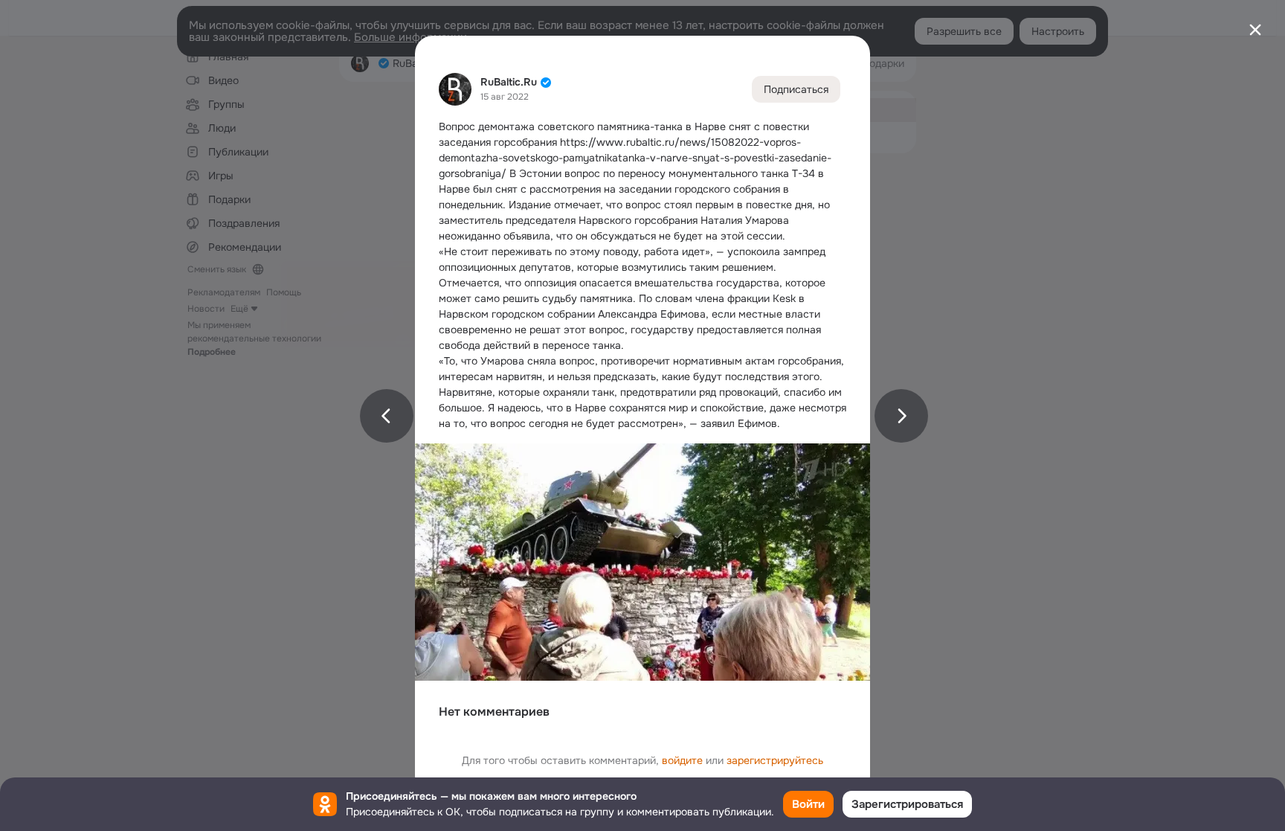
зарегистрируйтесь (775, 760)
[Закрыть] (1255, 30)
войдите (682, 760)
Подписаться (796, 89)
